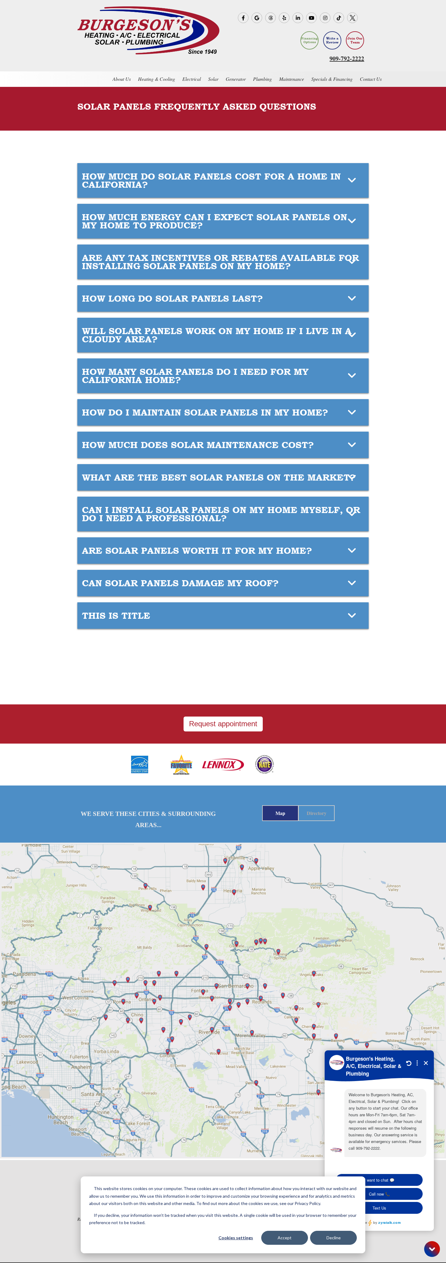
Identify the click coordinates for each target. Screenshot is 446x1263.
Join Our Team (355, 40)
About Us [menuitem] (122, 79)
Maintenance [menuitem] (291, 79)
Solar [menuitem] (213, 79)
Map (280, 812)
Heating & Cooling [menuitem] (156, 79)
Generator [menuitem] (236, 79)
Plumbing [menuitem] (262, 79)
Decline (333, 1237)
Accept (285, 1237)
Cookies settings (235, 1237)
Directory (316, 812)
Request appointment (223, 724)
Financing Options (309, 40)
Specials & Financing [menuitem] (332, 79)
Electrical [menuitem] (191, 79)
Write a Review (332, 40)
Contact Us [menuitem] (371, 79)
